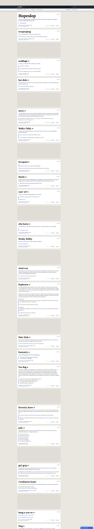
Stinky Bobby (20, 246)
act (20, 34)
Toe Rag (19, 385)
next (34, 34)
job (32, 410)
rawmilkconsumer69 (25, 25)
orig (26, 515)
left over (23, 166)
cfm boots (19, 232)
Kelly (32, 415)
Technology (33, 9)
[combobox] (48, 7)
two (36, 194)
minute (37, 304)
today (34, 183)
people (50, 82)
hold (35, 484)
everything (40, 179)
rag (37, 380)
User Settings (74, 9)
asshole (31, 343)
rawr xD (19, 201)
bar (27, 517)
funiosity (19, 360)
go (25, 196)
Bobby (27, 243)
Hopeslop (19, 25)
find (23, 241)
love (22, 194)
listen (27, 196)
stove (19, 122)
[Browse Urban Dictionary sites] (20, 7)
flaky (34, 63)
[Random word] (71, 7)
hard (36, 179)
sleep (49, 287)
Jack (27, 183)
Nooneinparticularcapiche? (28, 490)
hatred (41, 339)
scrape (31, 71)
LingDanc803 (25, 421)
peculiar (27, 355)
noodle (24, 86)
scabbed (20, 63)
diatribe (23, 232)
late (47, 272)
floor (48, 168)
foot (28, 369)
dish (27, 86)
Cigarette (20, 113)
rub (41, 241)
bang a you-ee (20, 519)
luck (19, 84)
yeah (41, 137)
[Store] (74, 7)
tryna (25, 276)
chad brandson (24, 278)
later (35, 196)
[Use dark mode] (76, 7)
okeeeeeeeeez (24, 201)
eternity (39, 410)
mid (48, 369)
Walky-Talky (20, 139)
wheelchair (25, 134)
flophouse (19, 315)
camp (49, 430)
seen (45, 19)
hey (20, 517)
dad (57, 295)
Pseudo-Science (39, 9)
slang (27, 113)
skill (52, 468)
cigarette (31, 113)
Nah (23, 488)
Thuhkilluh (22, 185)
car (51, 471)
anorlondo (24, 246)
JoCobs (23, 73)
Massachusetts (22, 515)
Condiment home (20, 490)
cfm (25, 230)
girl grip (19, 475)
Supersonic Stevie (24, 360)
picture (24, 19)
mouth (39, 118)
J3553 (23, 315)
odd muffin (24, 139)
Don (20, 66)
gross (40, 68)
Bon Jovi (50, 226)
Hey (20, 243)
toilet (30, 34)
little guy (26, 241)
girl (25, 435)
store (26, 270)
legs (37, 357)
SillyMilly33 (23, 475)
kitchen (51, 118)
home (30, 294)
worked (34, 411)
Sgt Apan (22, 443)
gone (29, 435)
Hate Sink (19, 345)
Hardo (19, 185)
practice (31, 183)
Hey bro (21, 276)
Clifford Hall (23, 88)
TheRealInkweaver (26, 38)
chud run (19, 278)
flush (35, 36)
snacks (32, 486)
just (34, 343)
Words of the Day (20, 9)
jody (19, 443)
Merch (58, 25)
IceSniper (23, 170)
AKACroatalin (24, 385)
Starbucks (47, 471)
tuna (22, 86)
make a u (30, 515)
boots (25, 226)
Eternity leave (20, 421)
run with (32, 276)
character (34, 430)
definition (46, 131)
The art (19, 355)
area (23, 63)
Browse (25, 9)
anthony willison (23, 122)
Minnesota (20, 82)
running (30, 357)
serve (50, 339)
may (23, 294)
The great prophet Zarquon (26, 345)
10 (21, 23)
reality (55, 19)
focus (54, 339)
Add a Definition (68, 9)
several (38, 468)
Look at (20, 230)
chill (51, 287)
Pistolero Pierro (26, 519)
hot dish (19, 88)
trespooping (20, 38)
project (30, 166)
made (24, 168)
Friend (20, 137)
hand (49, 468)
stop (27, 36)
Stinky (24, 243)
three (35, 357)
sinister (31, 430)
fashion (38, 355)
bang (29, 517)
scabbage (19, 73)
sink (42, 343)
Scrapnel (19, 170)
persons (29, 484)
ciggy (34, 118)
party (34, 168)
